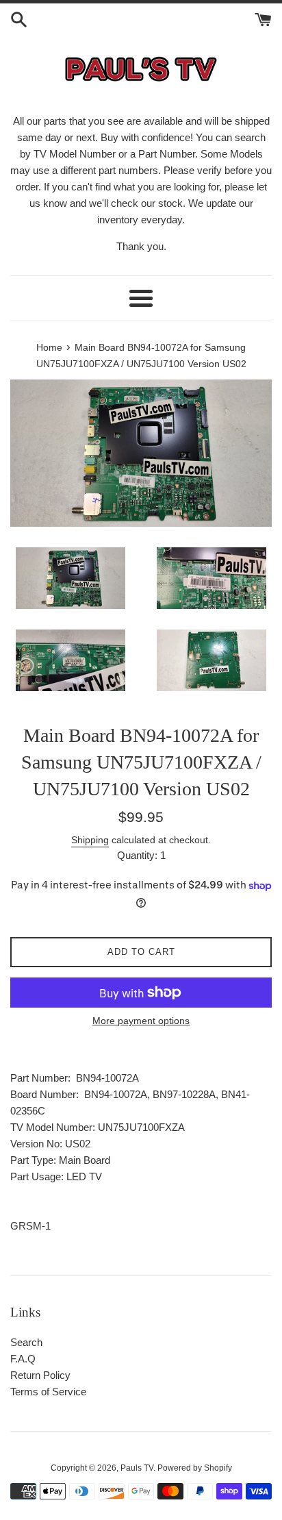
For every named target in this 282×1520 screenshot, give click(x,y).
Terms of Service (48, 1391)
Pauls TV (136, 1468)
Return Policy (40, 1375)
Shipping (90, 839)
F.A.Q (23, 1359)
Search (26, 1342)
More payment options (141, 1020)
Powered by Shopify (194, 1468)
